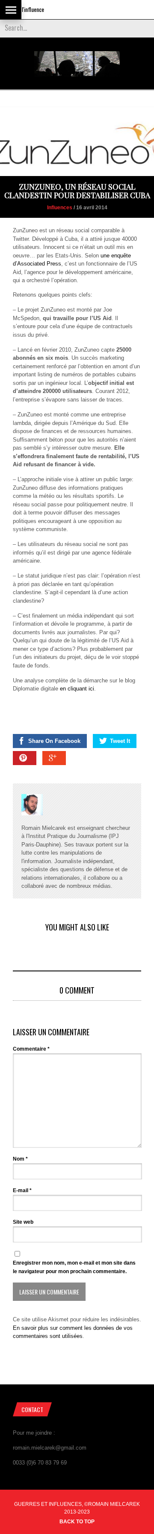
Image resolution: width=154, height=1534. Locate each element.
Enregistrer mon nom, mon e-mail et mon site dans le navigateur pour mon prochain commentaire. (74, 1267)
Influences (59, 208)
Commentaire (31, 1049)
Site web (23, 1222)
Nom (20, 1159)
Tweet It (120, 741)
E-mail (22, 1190)
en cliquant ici (76, 688)
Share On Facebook (54, 741)
